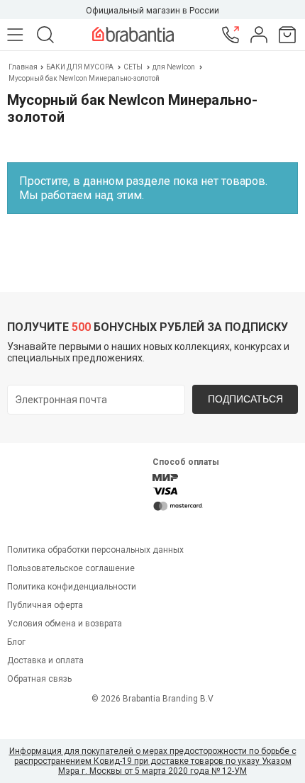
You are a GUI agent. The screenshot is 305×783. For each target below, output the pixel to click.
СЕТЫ (133, 67)
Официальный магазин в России (152, 11)
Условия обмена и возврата (64, 624)
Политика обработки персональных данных (95, 550)
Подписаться (245, 399)
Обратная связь (39, 679)
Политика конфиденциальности (71, 587)
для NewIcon (173, 67)
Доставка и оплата (45, 660)
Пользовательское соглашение (71, 568)
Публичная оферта (45, 605)
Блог (16, 642)
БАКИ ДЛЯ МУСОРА (79, 67)
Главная (24, 67)
